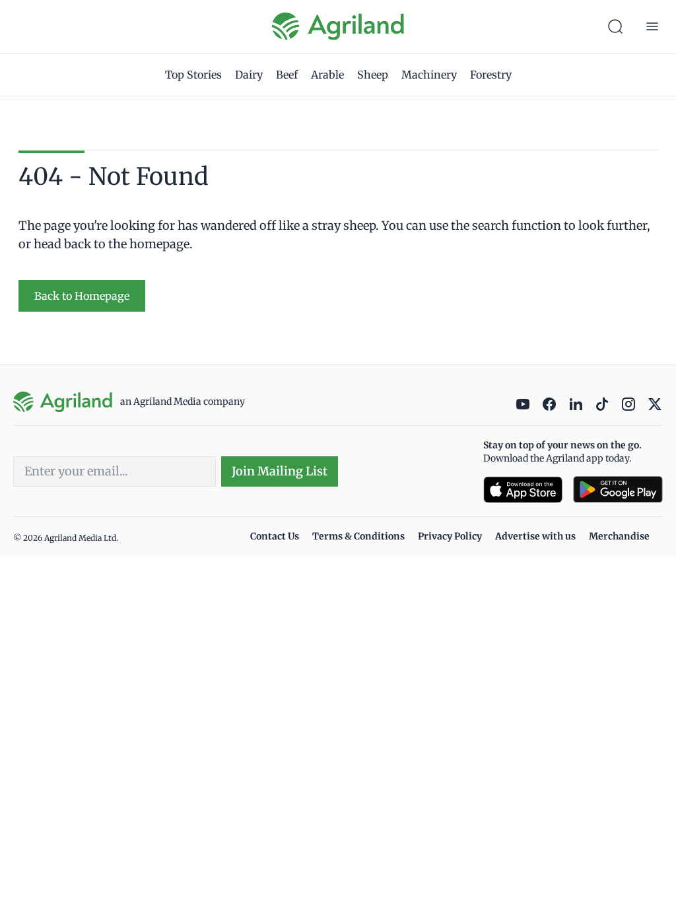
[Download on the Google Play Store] (618, 489)
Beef (287, 74)
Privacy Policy (450, 536)
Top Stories (193, 74)
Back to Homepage (81, 295)
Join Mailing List (279, 471)
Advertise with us (535, 536)
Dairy (249, 74)
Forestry (491, 74)
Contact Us (274, 536)
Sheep (372, 74)
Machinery (429, 74)
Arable (327, 74)
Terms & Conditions (358, 536)
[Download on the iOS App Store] (522, 489)
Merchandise (619, 536)
